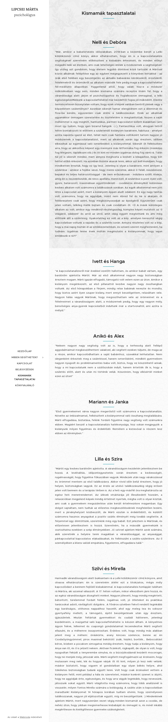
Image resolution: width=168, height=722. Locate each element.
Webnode (25, 717)
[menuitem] (24, 351)
